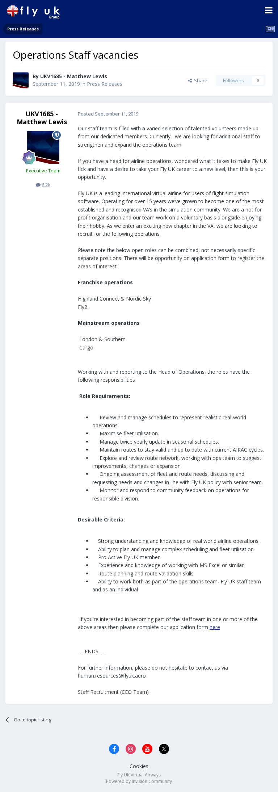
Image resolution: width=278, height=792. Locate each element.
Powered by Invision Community (139, 781)
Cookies (139, 766)
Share (199, 80)
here (215, 627)
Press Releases (104, 83)
